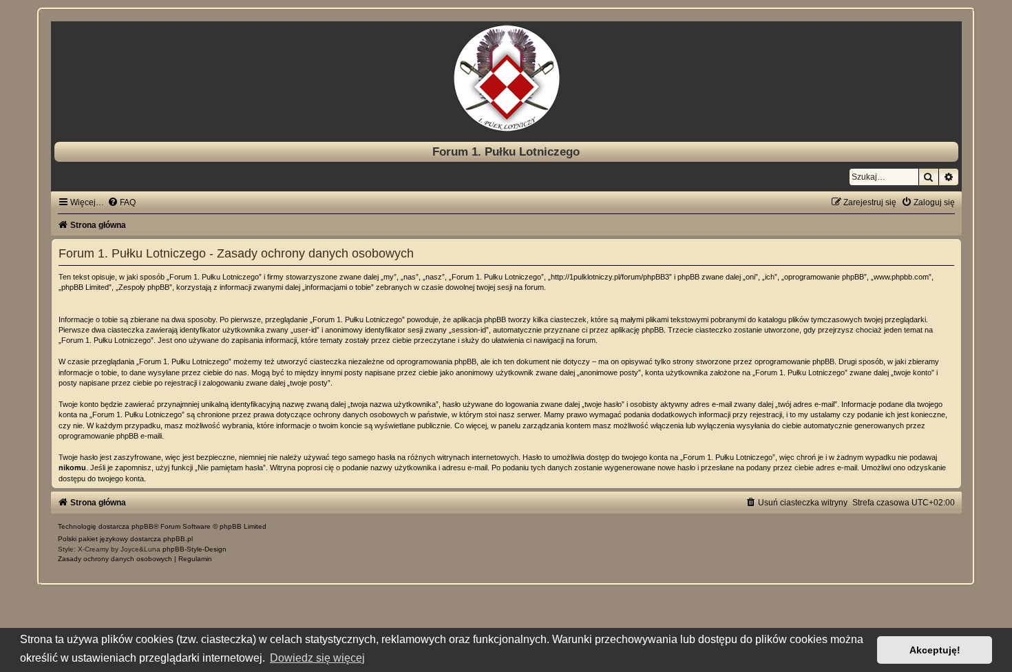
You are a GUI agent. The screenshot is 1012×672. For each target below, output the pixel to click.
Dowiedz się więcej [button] (317, 658)
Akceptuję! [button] (934, 649)
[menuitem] (121, 202)
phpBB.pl (178, 539)
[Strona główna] (506, 78)
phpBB (142, 526)
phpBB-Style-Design (194, 549)
